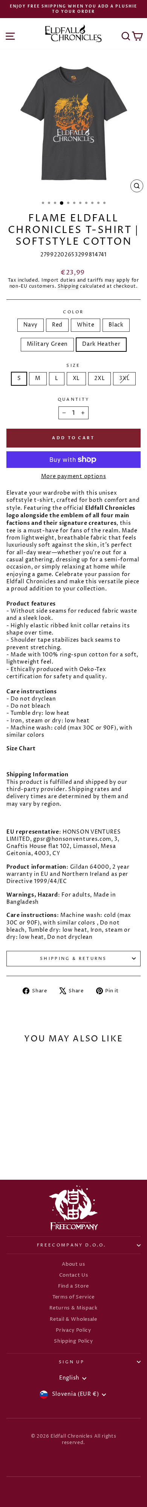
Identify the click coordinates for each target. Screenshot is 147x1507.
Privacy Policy (73, 1330)
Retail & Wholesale (73, 1319)
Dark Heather (101, 344)
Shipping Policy (73, 1341)
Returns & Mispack (73, 1308)
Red (57, 325)
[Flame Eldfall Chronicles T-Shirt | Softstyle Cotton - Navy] (14, 1147)
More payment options (73, 476)
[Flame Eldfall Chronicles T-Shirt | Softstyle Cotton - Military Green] (49, 1147)
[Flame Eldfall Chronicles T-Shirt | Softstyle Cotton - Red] (23, 1147)
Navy (30, 325)
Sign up (71, 1362)
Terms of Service (73, 1297)
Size (73, 365)
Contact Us (73, 1275)
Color (73, 312)
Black (116, 325)
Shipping (68, 287)
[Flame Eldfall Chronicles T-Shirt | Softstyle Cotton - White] (32, 1147)
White (85, 325)
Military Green (47, 344)
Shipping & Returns (73, 958)
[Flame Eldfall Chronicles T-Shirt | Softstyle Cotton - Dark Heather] (32, 1154)
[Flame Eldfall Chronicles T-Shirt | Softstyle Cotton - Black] (40, 1147)
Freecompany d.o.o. (71, 1245)
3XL (124, 378)
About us (73, 1264)
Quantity (74, 399)
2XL (99, 378)
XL (76, 378)
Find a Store (73, 1286)
